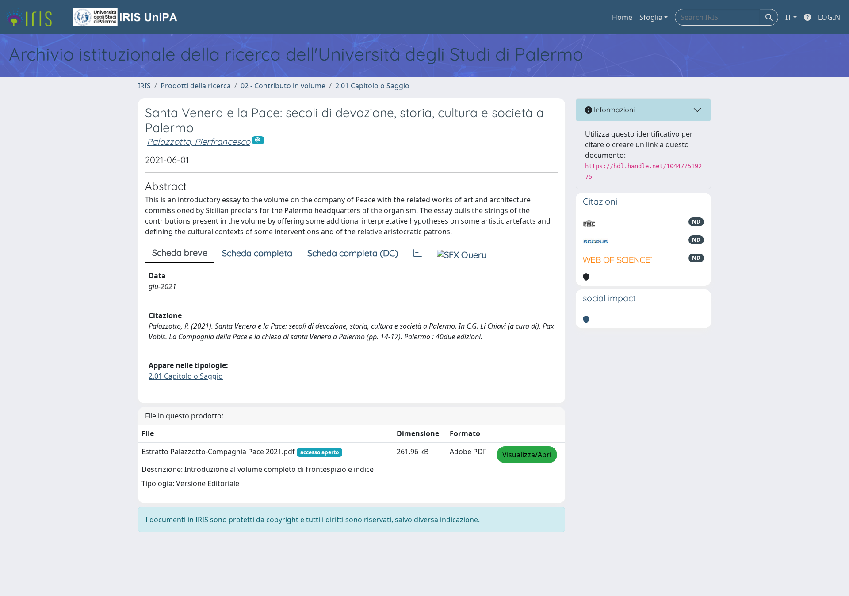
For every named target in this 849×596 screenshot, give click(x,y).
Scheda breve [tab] (179, 252)
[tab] (417, 253)
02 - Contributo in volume (283, 86)
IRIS (144, 86)
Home (622, 17)
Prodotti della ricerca (196, 86)
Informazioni (613, 109)
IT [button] (788, 17)
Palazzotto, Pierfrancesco (198, 141)
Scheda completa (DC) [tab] (352, 252)
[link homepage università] (126, 17)
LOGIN (829, 17)
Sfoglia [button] (650, 17)
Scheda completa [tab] (257, 252)
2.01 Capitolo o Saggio (372, 86)
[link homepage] (32, 17)
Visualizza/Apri (526, 454)
